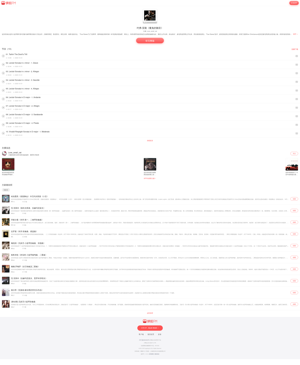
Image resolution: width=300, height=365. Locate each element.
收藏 (294, 199)
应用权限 (151, 354)
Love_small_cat (152, 31)
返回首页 (151, 334)
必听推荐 (150, 313)
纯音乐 (6, 190)
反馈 (159, 334)
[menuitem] (295, 34)
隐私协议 (157, 354)
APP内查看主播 (149, 178)
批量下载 (295, 49)
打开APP (294, 3)
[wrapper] (150, 182)
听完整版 (150, 40)
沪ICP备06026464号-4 (144, 340)
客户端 (141, 334)
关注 (294, 153)
